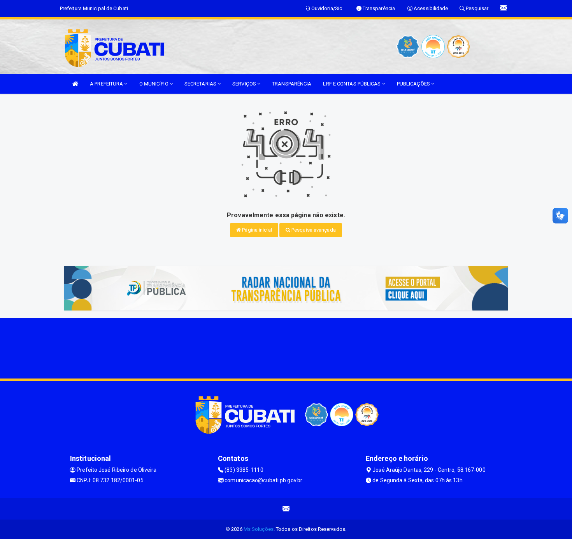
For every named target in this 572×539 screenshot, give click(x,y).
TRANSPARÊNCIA (291, 84)
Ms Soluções (259, 529)
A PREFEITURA (107, 84)
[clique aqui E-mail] (286, 509)
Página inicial (256, 230)
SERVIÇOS (244, 84)
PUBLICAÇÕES (414, 84)
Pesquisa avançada (313, 230)
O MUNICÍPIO (154, 84)
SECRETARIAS (201, 84)
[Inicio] (75, 84)
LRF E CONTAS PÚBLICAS (352, 84)
